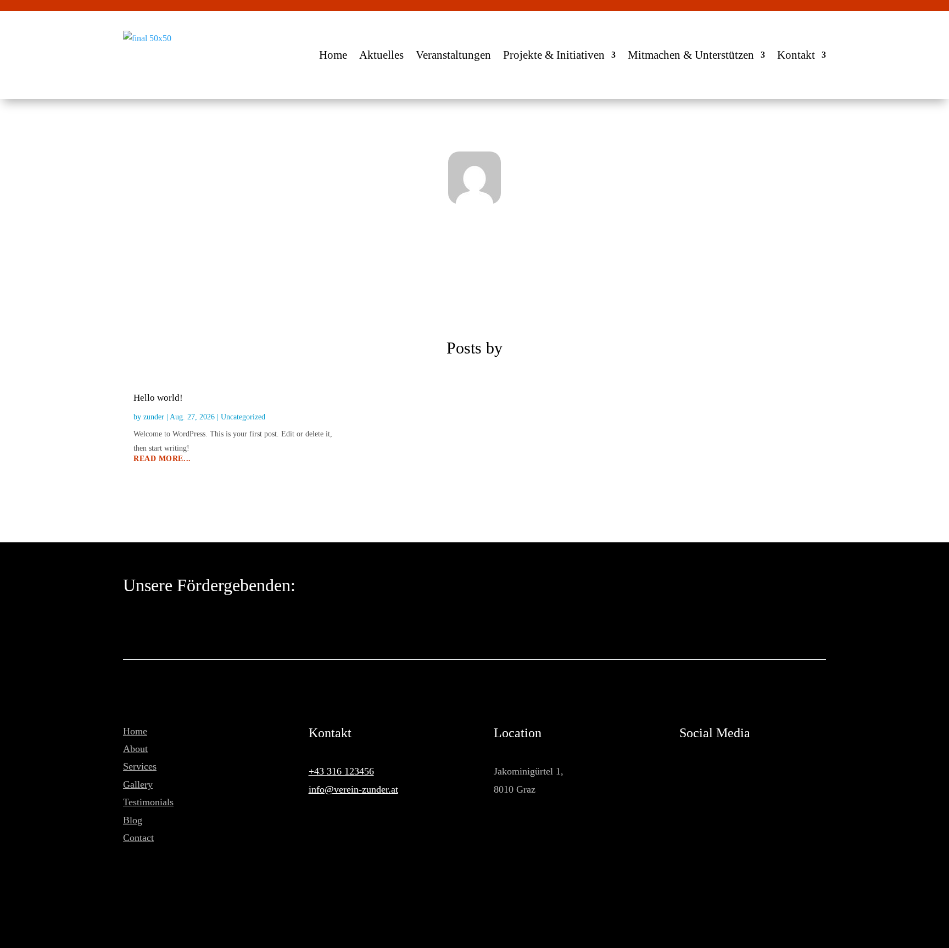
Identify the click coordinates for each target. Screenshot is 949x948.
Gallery (138, 784)
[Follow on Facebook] (684, 771)
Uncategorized (243, 417)
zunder (153, 417)
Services (140, 766)
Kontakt (796, 54)
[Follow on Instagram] (707, 771)
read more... (162, 459)
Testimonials (148, 801)
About (135, 748)
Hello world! (158, 397)
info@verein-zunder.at (353, 789)
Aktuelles (381, 54)
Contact (138, 837)
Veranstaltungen (453, 54)
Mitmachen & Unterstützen (691, 54)
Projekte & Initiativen (554, 54)
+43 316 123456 (341, 771)
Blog (132, 820)
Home (333, 54)
